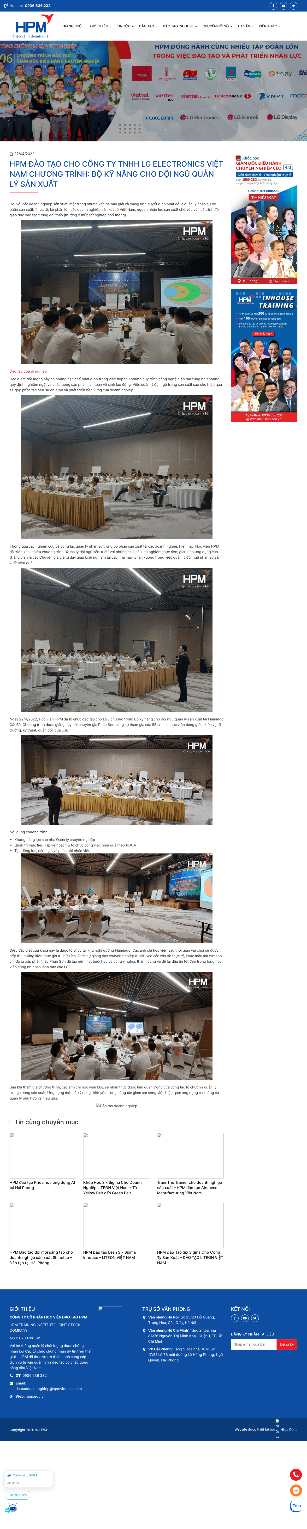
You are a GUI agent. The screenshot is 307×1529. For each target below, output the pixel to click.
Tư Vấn (243, 26)
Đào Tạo (146, 26)
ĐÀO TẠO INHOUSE (178, 26)
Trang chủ (72, 26)
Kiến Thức (268, 26)
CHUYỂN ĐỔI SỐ (215, 26)
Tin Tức (123, 26)
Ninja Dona (288, 1429)
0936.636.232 (37, 5)
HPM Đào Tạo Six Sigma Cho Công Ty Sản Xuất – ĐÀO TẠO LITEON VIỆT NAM (190, 1257)
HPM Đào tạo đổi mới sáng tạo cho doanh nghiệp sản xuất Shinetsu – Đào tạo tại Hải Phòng (41, 1257)
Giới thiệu (99, 26)
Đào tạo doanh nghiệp (28, 371)
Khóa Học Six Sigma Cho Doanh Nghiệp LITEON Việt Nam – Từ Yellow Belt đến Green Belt (112, 1187)
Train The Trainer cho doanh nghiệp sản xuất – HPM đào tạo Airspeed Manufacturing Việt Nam (189, 1187)
